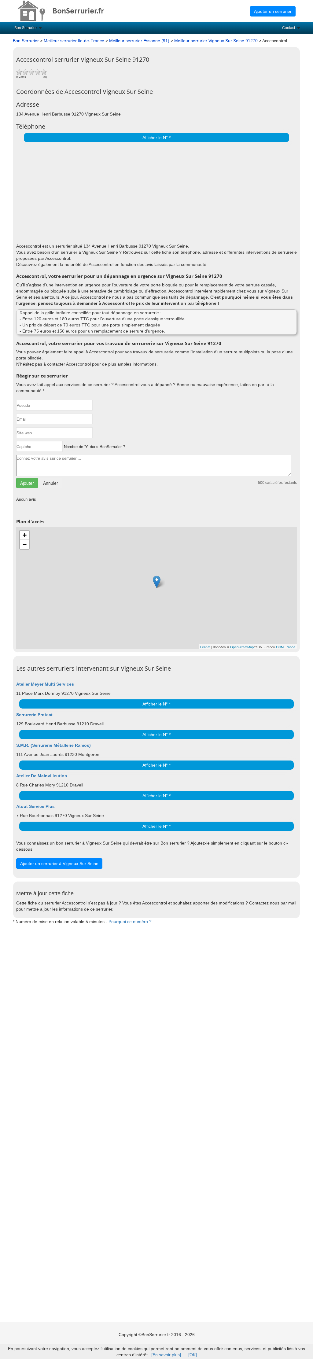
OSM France (285, 646)
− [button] (25, 544)
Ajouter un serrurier (273, 11)
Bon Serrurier (25, 28)
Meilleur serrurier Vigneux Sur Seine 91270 (216, 40)
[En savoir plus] (166, 1354)
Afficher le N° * (156, 137)
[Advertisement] (155, 191)
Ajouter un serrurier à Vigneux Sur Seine (59, 863)
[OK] (192, 1354)
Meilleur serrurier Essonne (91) (139, 40)
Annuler (50, 483)
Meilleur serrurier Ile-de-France (74, 40)
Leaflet (205, 646)
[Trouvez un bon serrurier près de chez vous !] (66, 10)
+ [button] (25, 535)
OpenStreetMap (242, 646)
